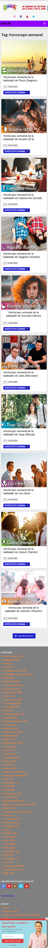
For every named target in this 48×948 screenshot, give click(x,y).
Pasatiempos (9, 818)
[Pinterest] (9, 886)
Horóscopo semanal (15, 92)
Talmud (7, 847)
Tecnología (9, 851)
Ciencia (7, 695)
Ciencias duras (10, 699)
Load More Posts (25, 635)
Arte (5, 663)
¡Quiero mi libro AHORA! (13, 941)
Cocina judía (9, 703)
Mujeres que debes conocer (17, 804)
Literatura (8, 797)
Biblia (6, 677)
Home (6, 907)
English (7, 739)
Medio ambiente (11, 800)
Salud (6, 836)
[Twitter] (21, 886)
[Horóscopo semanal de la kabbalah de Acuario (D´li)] (24, 116)
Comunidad (9, 706)
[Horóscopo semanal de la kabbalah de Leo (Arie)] (24, 470)
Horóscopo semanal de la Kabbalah (21, 914)
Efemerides (9, 732)
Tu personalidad (11, 865)
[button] (17, 924)
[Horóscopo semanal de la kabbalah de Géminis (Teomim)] (24, 588)
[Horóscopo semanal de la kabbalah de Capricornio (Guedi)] (24, 175)
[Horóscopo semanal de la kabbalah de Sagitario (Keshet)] (24, 234)
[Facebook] (3, 886)
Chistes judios (10, 692)
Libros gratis (9, 793)
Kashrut (7, 789)
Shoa (5, 840)
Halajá (6, 764)
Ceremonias (9, 688)
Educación (8, 728)
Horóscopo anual (12, 771)
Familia (6, 750)
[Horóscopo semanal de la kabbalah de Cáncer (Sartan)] (24, 529)
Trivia (6, 862)
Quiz (5, 829)
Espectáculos (10, 742)
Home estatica (11, 911)
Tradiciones (9, 858)
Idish (5, 779)
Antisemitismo (10, 656)
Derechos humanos (13, 721)
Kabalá (6, 786)
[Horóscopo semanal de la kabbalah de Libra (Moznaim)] (24, 352)
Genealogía (9, 757)
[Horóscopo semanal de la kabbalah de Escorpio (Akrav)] (24, 292)
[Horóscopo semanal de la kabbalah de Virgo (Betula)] (24, 411)
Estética (7, 746)
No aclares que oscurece (16, 811)
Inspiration (8, 782)
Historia (7, 768)
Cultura (7, 710)
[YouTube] (26, 886)
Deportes (8, 717)
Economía (8, 724)
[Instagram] (15, 886)
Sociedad (8, 844)
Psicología (8, 826)
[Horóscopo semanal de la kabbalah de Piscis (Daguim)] (24, 57)
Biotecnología (10, 685)
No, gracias (12, 945)
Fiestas (7, 753)
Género (7, 760)
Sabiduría (8, 833)
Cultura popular (11, 714)
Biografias (8, 681)
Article (6, 667)
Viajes (6, 873)
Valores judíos (10, 869)
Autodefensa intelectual (16, 674)
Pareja (6, 815)
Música (6, 807)
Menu (4, 23)
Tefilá (6, 854)
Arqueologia (9, 659)
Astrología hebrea (12, 670)
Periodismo (9, 822)
